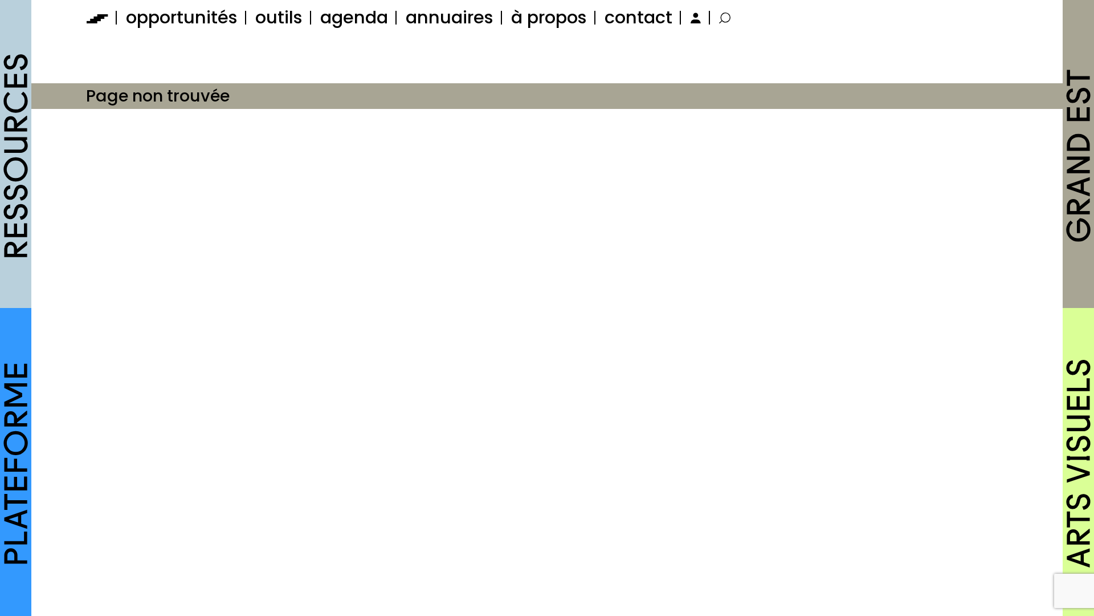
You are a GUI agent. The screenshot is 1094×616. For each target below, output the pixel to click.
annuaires (449, 17)
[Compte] (694, 17)
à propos (549, 17)
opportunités (182, 17)
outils (279, 17)
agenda (354, 17)
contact (638, 17)
